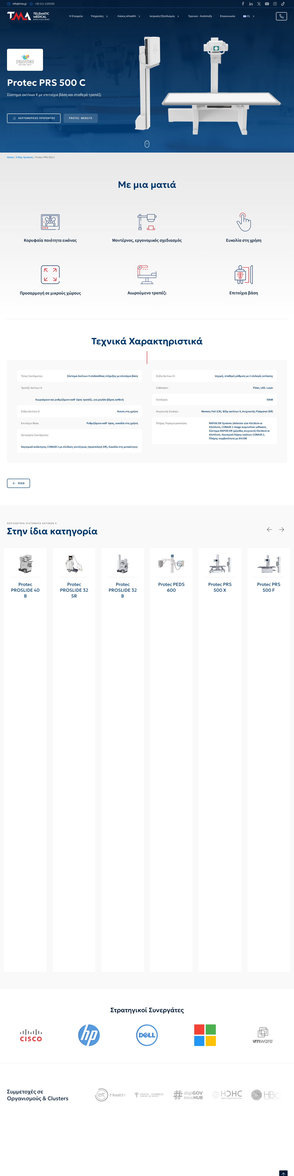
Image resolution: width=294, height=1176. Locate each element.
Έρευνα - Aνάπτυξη (200, 16)
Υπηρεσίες (97, 16)
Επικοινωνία (227, 16)
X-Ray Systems (24, 157)
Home (10, 157)
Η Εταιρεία (76, 16)
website (80, 118)
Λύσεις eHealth (126, 16)
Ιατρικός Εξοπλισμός (162, 16)
